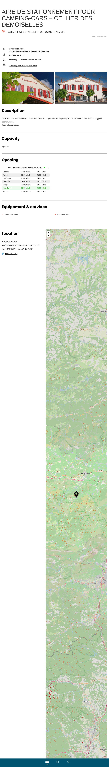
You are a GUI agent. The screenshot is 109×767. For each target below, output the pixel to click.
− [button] (48, 235)
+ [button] (48, 232)
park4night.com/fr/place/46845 (23, 65)
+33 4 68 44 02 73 (16, 55)
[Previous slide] (3, 168)
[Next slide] (48, 168)
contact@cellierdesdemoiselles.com (25, 59)
